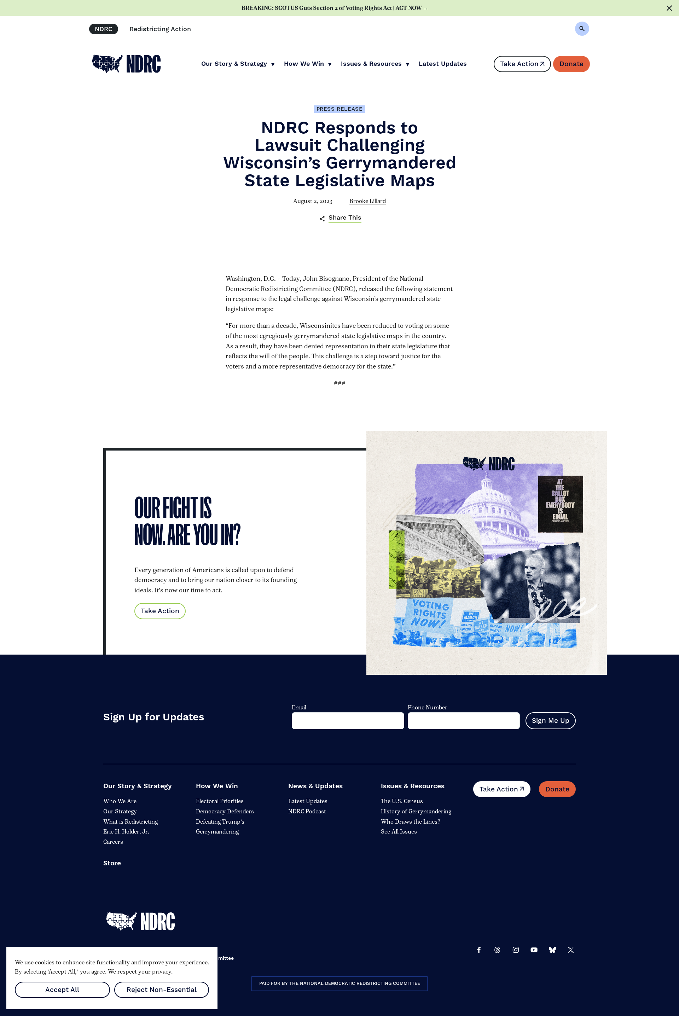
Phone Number (427, 707)
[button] (582, 28)
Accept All (62, 990)
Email (299, 707)
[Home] (145, 921)
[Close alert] (669, 8)
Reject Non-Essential (162, 990)
